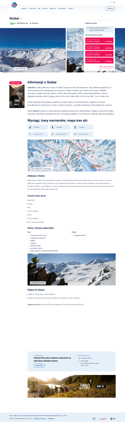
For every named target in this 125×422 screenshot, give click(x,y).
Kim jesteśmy (61, 8)
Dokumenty (51, 418)
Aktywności (52, 8)
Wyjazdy (24, 8)
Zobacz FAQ (39, 365)
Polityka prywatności (40, 418)
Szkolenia (45, 8)
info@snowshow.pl (86, 358)
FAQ (39, 8)
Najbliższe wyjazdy (15, 82)
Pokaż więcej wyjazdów (106, 66)
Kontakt (70, 8)
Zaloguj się (110, 8)
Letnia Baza (32, 8)
